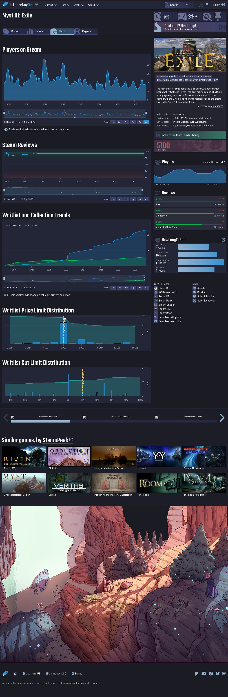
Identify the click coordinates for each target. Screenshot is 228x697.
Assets (201, 288)
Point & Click (192, 76)
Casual (181, 76)
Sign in (216, 4)
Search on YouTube (170, 321)
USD (57, 673)
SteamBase (165, 313)
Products (202, 292)
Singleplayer (191, 80)
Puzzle (172, 76)
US (33, 673)
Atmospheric (177, 80)
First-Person (205, 80)
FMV (215, 80)
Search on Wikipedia (170, 317)
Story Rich (206, 76)
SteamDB (164, 288)
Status (78, 673)
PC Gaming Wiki (167, 292)
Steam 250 (165, 308)
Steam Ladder (167, 304)
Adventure (162, 76)
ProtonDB (164, 296)
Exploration (163, 80)
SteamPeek (165, 300)
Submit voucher (206, 300)
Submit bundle (205, 296)
